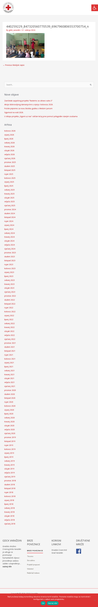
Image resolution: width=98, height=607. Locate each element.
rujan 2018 (8, 492)
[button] (94, 7)
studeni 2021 (9, 347)
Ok (43, 603)
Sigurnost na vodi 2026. (13, 112)
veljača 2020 (9, 429)
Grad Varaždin (57, 553)
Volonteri (30, 569)
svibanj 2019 (9, 461)
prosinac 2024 (10, 209)
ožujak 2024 (9, 241)
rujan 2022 (8, 307)
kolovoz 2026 (9, 131)
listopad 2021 (9, 351)
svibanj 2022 (9, 323)
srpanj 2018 (9, 500)
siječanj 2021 (9, 386)
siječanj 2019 (9, 476)
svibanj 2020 (9, 417)
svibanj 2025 (9, 190)
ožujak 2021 (9, 378)
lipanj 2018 (8, 504)
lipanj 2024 (8, 229)
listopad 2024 (9, 217)
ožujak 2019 (9, 468)
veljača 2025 (9, 201)
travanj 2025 (9, 194)
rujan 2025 (8, 174)
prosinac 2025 (10, 162)
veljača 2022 (9, 335)
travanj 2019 (9, 465)
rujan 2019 (8, 445)
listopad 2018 (9, 488)
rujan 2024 (8, 221)
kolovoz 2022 (9, 311)
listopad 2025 (9, 170)
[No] (95, 600)
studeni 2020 (9, 394)
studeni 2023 (9, 256)
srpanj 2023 (9, 272)
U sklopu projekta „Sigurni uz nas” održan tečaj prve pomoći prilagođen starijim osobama (40, 116)
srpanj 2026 (9, 135)
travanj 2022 (9, 327)
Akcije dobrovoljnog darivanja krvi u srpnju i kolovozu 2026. (28, 104)
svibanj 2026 (9, 142)
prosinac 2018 (10, 480)
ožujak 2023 (9, 288)
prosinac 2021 (10, 343)
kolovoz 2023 (9, 268)
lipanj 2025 (8, 186)
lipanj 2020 (8, 413)
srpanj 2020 (9, 410)
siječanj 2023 (9, 292)
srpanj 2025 (9, 182)
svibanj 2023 (9, 280)
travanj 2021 (9, 374)
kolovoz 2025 (9, 178)
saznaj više (7, 566)
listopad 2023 (9, 260)
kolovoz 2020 (9, 406)
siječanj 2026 (9, 158)
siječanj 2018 (9, 523)
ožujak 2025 (9, 197)
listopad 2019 (9, 441)
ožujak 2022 (9, 331)
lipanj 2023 (8, 276)
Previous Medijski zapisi (13, 65)
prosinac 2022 (10, 296)
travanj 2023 (9, 284)
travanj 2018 (9, 512)
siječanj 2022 (9, 339)
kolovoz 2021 (9, 359)
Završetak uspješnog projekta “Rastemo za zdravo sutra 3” (28, 100)
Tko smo (30, 556)
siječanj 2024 (9, 249)
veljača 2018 (9, 520)
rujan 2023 (8, 264)
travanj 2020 (9, 421)
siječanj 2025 (9, 205)
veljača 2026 (9, 154)
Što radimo (31, 560)
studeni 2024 (9, 213)
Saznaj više (52, 603)
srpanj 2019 (9, 453)
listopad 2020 (9, 398)
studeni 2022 (9, 300)
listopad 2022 (9, 304)
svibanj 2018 (9, 508)
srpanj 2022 (9, 315)
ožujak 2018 (9, 516)
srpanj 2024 (9, 225)
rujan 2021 (8, 355)
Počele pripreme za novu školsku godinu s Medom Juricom (28, 108)
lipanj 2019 (8, 457)
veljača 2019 (9, 472)
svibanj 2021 (9, 370)
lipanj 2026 (8, 138)
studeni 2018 (9, 484)
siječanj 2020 (9, 433)
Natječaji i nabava (33, 573)
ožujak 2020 (9, 425)
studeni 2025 (9, 166)
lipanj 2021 (8, 366)
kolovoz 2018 (9, 496)
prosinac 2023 (10, 252)
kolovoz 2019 (9, 449)
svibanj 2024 (9, 233)
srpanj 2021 (9, 362)
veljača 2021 (9, 382)
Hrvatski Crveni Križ (59, 550)
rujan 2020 (8, 402)
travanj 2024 (9, 237)
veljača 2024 (9, 245)
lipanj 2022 (8, 319)
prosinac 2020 (10, 390)
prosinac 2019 (10, 437)
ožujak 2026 (9, 150)
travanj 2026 (9, 146)
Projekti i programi (33, 565)
